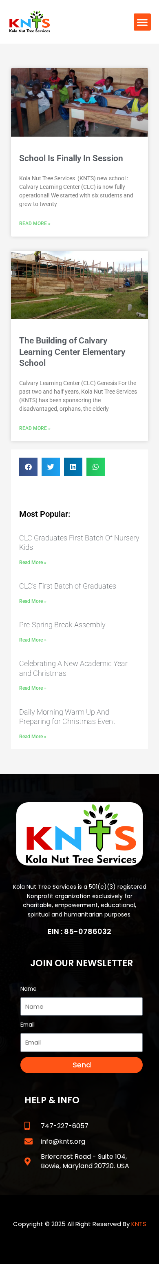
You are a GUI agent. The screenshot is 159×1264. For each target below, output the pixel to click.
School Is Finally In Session (71, 158)
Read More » (35, 223)
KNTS (138, 1224)
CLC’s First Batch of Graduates (67, 586)
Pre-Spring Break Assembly (62, 624)
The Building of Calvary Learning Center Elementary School (72, 352)
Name (28, 989)
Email (27, 1025)
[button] (142, 22)
